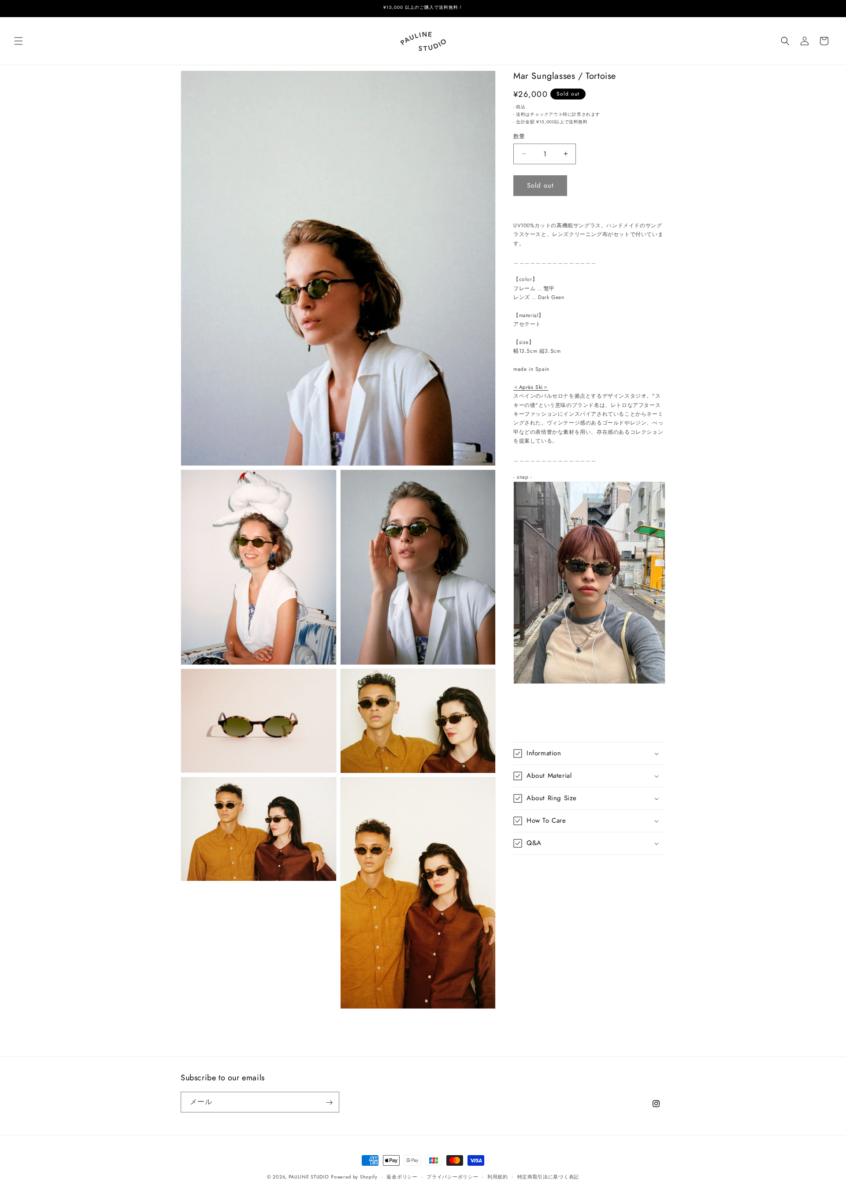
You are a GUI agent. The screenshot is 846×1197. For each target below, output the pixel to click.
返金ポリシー (401, 1176)
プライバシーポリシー (452, 1176)
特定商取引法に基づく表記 (548, 1176)
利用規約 (497, 1176)
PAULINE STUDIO (309, 1176)
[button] (18, 41)
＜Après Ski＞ (531, 387)
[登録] (329, 1102)
